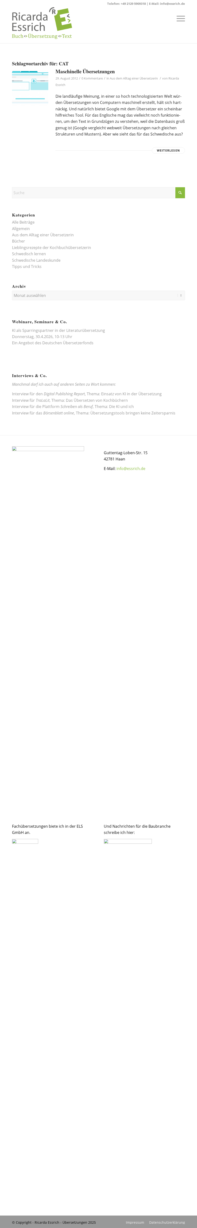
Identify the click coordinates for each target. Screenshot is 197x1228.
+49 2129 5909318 (133, 3)
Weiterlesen (168, 150)
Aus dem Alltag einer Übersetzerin (134, 78)
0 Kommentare (92, 78)
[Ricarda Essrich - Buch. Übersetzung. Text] (42, 25)
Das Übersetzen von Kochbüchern (97, 400)
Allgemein (21, 228)
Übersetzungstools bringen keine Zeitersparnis (132, 413)
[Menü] (178, 18)
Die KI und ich (121, 406)
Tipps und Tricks (27, 266)
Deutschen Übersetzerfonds (67, 342)
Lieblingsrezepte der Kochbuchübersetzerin (51, 247)
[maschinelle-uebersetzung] (30, 88)
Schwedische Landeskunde (36, 260)
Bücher (18, 241)
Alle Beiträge (23, 222)
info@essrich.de (172, 3)
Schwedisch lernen (29, 253)
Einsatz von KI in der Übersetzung (131, 393)
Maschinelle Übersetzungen (85, 71)
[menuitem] (178, 18)
